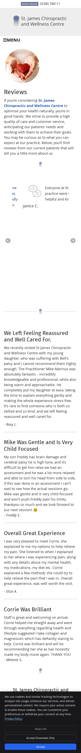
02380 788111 (50, 4)
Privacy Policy (13, 718)
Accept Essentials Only (40, 737)
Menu (13, 40)
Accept (40, 746)
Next (73, 241)
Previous (8, 241)
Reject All (40, 728)
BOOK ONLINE (29, 3)
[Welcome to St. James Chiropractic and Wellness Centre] (40, 27)
